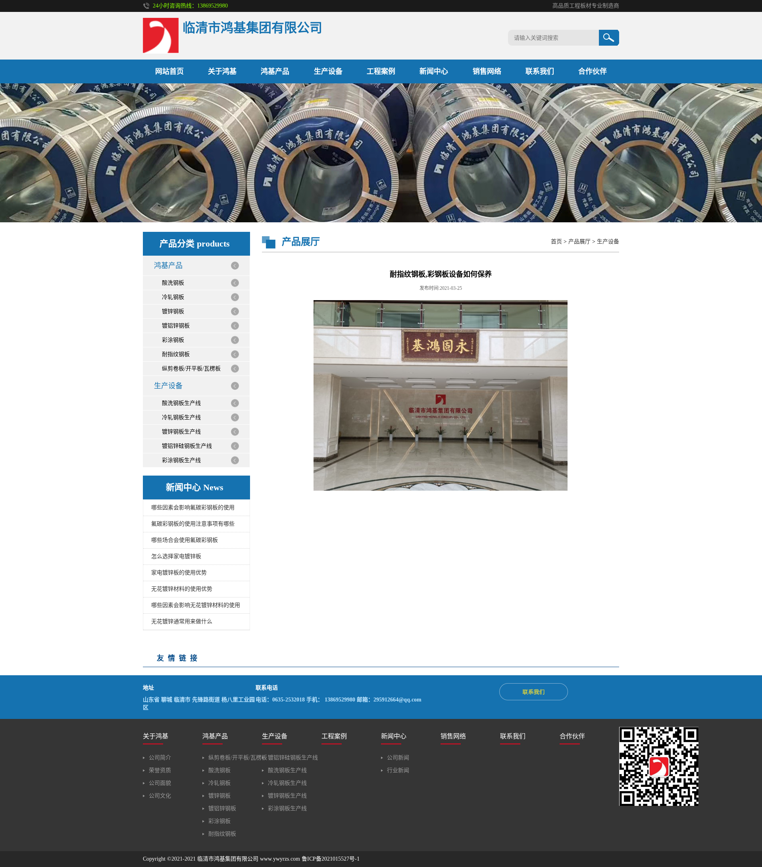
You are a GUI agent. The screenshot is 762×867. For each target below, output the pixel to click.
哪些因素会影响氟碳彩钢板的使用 (193, 508)
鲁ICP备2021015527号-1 (331, 859)
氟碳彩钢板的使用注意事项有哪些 (193, 524)
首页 (556, 242)
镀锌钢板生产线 (181, 432)
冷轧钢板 (173, 297)
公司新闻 (398, 758)
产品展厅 (579, 242)
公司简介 (160, 758)
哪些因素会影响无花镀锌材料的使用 (195, 605)
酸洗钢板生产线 (181, 403)
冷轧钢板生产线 (181, 417)
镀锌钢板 (173, 311)
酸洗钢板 (173, 283)
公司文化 (160, 796)
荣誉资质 (160, 770)
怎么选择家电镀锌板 (176, 556)
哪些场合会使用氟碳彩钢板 (184, 540)
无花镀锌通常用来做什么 (181, 621)
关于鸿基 (222, 71)
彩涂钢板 (173, 340)
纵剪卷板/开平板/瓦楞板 (191, 369)
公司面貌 (160, 783)
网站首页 (169, 71)
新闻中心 (433, 71)
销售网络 (487, 71)
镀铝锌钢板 (176, 326)
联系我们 (539, 71)
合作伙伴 (592, 71)
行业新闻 (398, 770)
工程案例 (381, 71)
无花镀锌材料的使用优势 (181, 589)
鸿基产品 (275, 71)
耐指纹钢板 (176, 354)
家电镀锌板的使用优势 (179, 573)
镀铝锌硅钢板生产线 (187, 446)
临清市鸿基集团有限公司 (227, 859)
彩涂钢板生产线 (181, 460)
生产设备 (328, 71)
